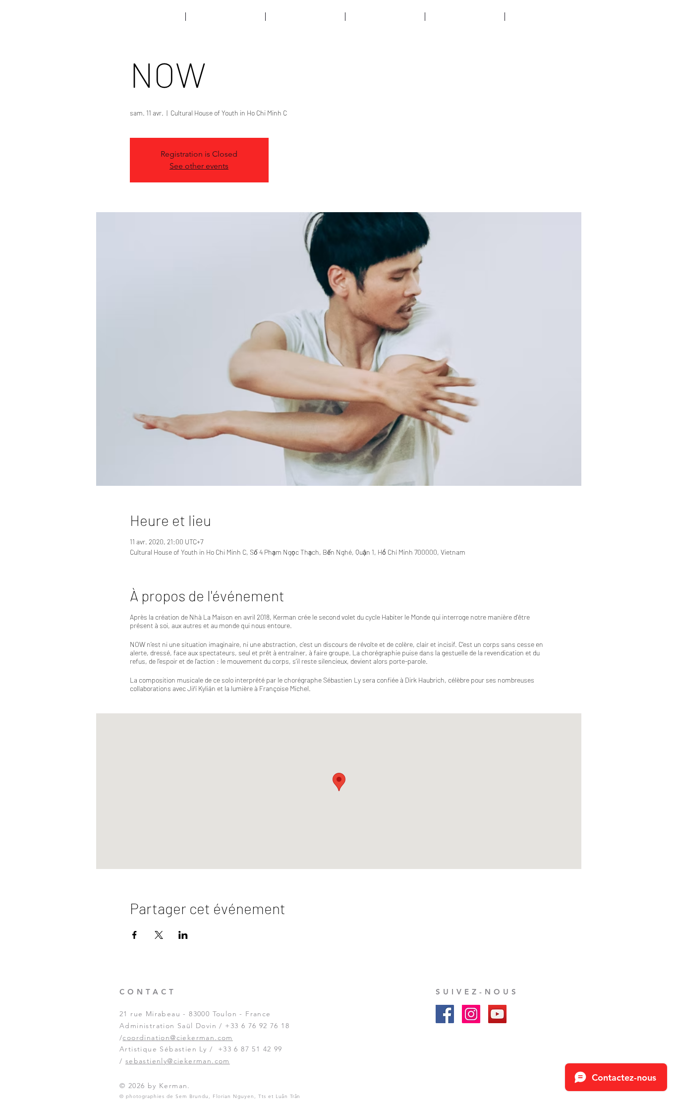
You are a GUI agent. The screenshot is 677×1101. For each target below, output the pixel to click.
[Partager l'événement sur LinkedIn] (183, 935)
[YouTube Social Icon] (497, 1014)
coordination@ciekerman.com (177, 1037)
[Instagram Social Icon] (471, 1014)
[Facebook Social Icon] (445, 1014)
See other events (198, 166)
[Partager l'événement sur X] (159, 935)
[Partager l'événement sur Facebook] (134, 935)
